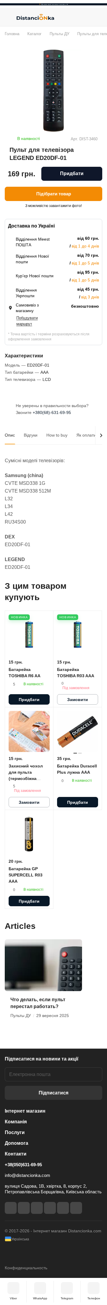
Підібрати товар (53, 193)
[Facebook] (11, 1208)
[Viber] (63, 1208)
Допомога (16, 1143)
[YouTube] (50, 1208)
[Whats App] (76, 1208)
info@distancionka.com (27, 1175)
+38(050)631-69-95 (23, 1164)
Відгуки (30, 435)
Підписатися (53, 1092)
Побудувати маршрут (27, 321)
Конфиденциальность (26, 1267)
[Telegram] (37, 1208)
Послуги (15, 1132)
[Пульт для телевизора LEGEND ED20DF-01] (53, 90)
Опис (10, 435)
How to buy (56, 435)
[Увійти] (86, 17)
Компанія (16, 1121)
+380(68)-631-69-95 (52, 412)
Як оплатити (88, 435)
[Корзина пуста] (98, 17)
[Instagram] (24, 1208)
